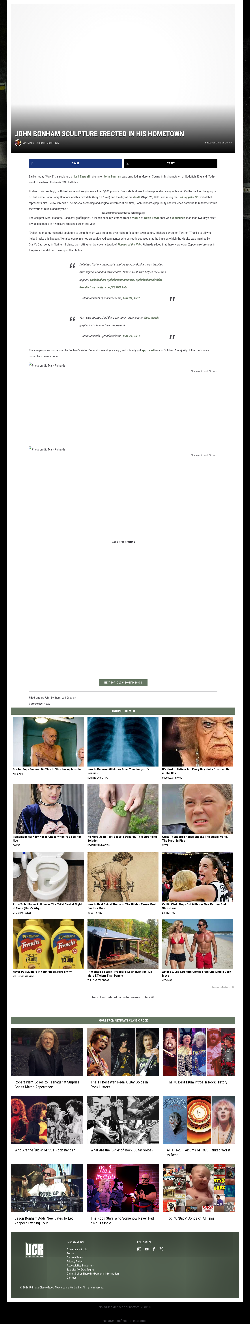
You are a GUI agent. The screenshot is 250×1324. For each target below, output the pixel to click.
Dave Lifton (28, 142)
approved (148, 350)
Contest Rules (75, 1257)
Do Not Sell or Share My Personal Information (93, 1273)
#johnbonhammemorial (121, 280)
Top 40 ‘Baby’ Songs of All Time (190, 1218)
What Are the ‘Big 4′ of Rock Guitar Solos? (122, 1150)
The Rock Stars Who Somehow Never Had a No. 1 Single (122, 1220)
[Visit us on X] (162, 1249)
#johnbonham (97, 280)
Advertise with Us (77, 1249)
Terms (70, 1253)
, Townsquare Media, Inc (67, 1287)
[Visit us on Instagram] (140, 1249)
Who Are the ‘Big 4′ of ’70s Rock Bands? (45, 1150)
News (47, 703)
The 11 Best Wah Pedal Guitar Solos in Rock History (119, 1084)
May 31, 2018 (131, 298)
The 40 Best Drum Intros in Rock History (197, 1082)
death (137, 197)
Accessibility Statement (80, 1265)
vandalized (178, 218)
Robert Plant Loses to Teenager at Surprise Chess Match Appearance (47, 1084)
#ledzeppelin (151, 317)
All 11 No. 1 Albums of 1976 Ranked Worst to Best (198, 1152)
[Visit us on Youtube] (148, 1249)
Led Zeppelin (82, 176)
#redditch (85, 287)
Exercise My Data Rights (80, 1269)
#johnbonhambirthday (149, 280)
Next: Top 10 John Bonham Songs (123, 682)
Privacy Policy (75, 1261)
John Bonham (112, 176)
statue (136, 218)
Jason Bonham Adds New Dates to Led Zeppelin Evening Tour (44, 1220)
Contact (71, 1277)
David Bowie (152, 218)
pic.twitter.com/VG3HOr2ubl (109, 287)
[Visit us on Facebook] (155, 1249)
